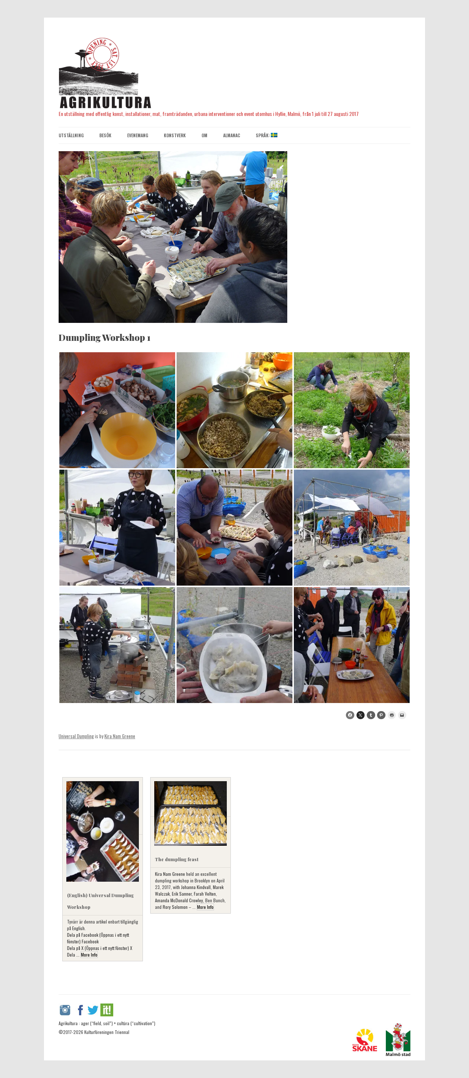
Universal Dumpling (76, 736)
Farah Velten (205, 894)
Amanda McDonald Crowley (179, 900)
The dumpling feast (176, 859)
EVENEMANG (137, 135)
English (78, 928)
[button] (117, 410)
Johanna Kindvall (196, 887)
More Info (89, 954)
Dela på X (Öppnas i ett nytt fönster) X (99, 948)
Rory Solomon (175, 907)
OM (204, 135)
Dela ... (74, 954)
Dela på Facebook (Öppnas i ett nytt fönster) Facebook (98, 938)
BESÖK (105, 135)
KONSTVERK (175, 135)
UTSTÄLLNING (71, 135)
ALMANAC (231, 135)
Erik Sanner (182, 894)
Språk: (263, 135)
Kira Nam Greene (119, 736)
